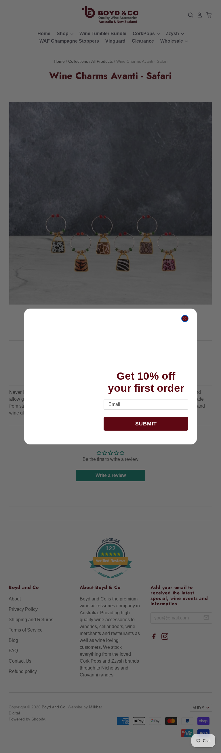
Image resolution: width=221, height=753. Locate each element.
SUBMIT (146, 424)
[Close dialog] (185, 318)
